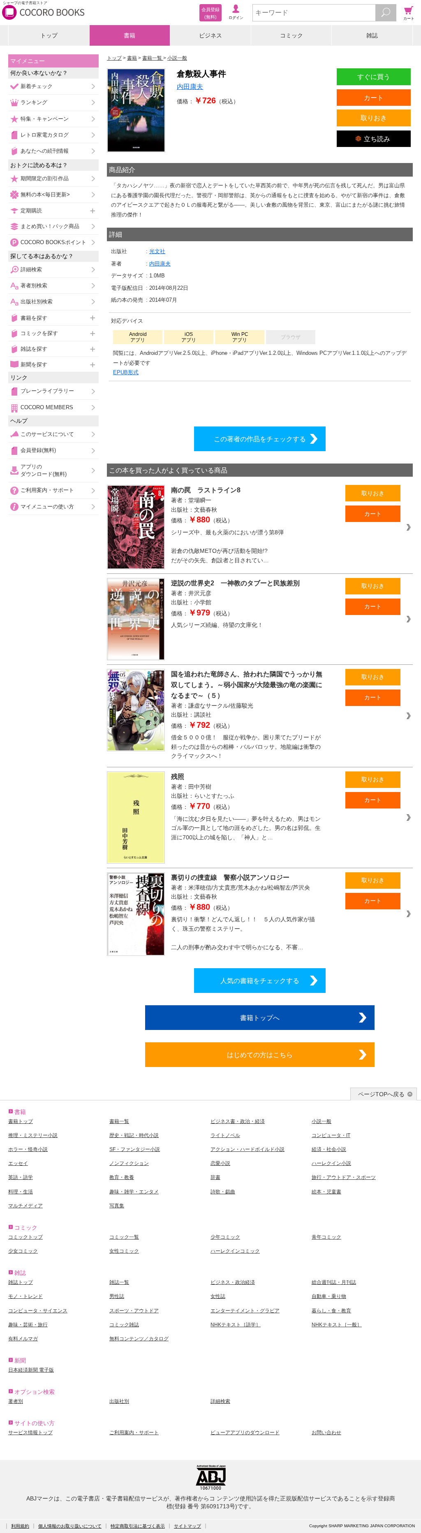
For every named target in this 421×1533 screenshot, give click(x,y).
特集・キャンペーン (45, 119)
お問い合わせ (326, 1432)
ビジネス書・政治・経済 (237, 1121)
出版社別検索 (37, 301)
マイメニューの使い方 (47, 506)
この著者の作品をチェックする (260, 439)
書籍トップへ (260, 1017)
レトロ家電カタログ (45, 135)
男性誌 (116, 1296)
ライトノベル (225, 1135)
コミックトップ (25, 1237)
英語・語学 (20, 1177)
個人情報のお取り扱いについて (70, 1526)
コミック (291, 35)
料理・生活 (20, 1192)
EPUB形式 (126, 372)
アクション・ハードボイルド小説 (247, 1149)
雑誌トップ (20, 1282)
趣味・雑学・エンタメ (134, 1192)
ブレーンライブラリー (47, 391)
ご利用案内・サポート (47, 490)
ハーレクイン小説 (331, 1163)
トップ (49, 35)
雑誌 (372, 35)
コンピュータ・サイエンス (37, 1311)
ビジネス (210, 35)
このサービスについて (47, 434)
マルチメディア (25, 1206)
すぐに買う (373, 76)
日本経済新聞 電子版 (31, 1370)
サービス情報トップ (30, 1432)
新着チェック (37, 86)
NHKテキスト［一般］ (337, 1325)
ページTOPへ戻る (381, 1094)
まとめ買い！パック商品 (50, 226)
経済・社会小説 (329, 1149)
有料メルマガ (23, 1339)
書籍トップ (20, 1121)
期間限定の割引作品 (45, 178)
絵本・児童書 (326, 1192)
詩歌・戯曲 (222, 1192)
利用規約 (20, 1526)
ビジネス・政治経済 (232, 1282)
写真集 (116, 1206)
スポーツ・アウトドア (134, 1311)
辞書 (215, 1177)
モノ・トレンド (25, 1296)
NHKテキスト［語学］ (235, 1325)
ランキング (34, 102)
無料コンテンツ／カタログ (139, 1339)
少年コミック (225, 1237)
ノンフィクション (129, 1163)
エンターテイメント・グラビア (245, 1311)
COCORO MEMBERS (47, 407)
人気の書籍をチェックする (259, 980)
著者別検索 (34, 285)
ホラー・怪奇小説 (28, 1149)
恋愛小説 (220, 1163)
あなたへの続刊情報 (45, 151)
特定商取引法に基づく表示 (138, 1526)
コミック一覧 (124, 1237)
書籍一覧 (119, 1121)
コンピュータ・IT (331, 1135)
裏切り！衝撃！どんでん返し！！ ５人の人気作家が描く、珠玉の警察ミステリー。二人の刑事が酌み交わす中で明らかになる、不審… (243, 933)
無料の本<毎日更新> (45, 194)
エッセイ (18, 1163)
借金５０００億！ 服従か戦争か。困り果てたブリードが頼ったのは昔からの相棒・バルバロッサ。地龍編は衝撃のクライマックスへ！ (246, 746)
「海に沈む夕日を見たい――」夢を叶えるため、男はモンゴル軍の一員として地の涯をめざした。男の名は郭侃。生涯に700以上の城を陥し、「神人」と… (246, 828)
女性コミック (124, 1251)
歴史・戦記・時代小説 (134, 1135)
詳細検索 (31, 269)
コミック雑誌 (124, 1325)
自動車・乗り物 (329, 1296)
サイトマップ (187, 1526)
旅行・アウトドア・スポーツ (344, 1177)
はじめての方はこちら (260, 1054)
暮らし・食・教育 (331, 1311)
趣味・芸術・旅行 (28, 1325)
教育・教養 (121, 1177)
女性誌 (217, 1296)
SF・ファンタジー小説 (134, 1149)
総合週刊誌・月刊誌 (334, 1282)
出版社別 (119, 1401)
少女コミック (23, 1251)
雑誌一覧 (119, 1282)
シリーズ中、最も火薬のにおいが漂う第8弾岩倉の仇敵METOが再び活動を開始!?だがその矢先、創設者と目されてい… (227, 546)
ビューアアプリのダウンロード (245, 1432)
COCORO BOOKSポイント (53, 242)
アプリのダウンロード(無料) (44, 470)
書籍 (129, 35)
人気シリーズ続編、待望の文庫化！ (217, 625)
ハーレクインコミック (235, 1251)
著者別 (15, 1401)
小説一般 (321, 1121)
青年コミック (326, 1237)
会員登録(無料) (38, 450)
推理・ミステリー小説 (33, 1135)
